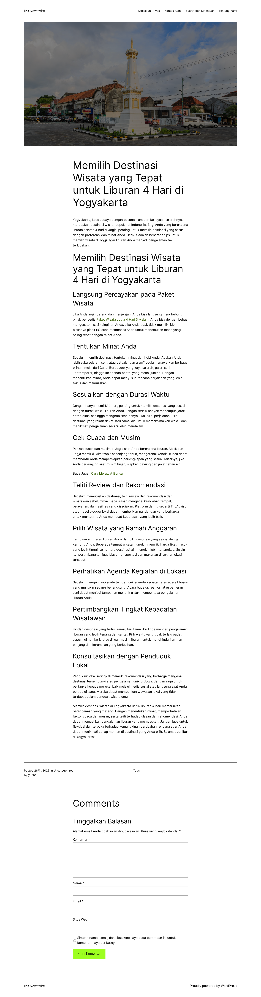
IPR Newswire (34, 11)
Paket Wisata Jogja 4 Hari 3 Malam (122, 319)
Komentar (81, 839)
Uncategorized (64, 770)
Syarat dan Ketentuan (200, 10)
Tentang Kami (228, 10)
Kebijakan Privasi (149, 10)
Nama (78, 883)
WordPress (229, 986)
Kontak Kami (173, 10)
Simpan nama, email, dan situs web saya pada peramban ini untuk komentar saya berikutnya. (126, 940)
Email (78, 901)
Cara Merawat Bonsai (106, 473)
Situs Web (80, 919)
